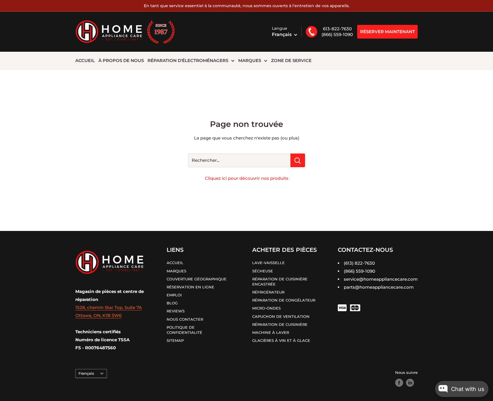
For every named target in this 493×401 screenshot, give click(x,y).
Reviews (176, 311)
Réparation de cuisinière (280, 324)
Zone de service (291, 60)
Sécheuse (262, 271)
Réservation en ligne (190, 287)
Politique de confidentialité (185, 330)
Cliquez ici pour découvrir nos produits (246, 178)
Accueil (85, 60)
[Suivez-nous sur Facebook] (399, 383)
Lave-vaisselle (268, 262)
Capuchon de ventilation (281, 316)
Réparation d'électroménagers (188, 60)
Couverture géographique (197, 279)
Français (86, 373)
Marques (249, 60)
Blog (172, 303)
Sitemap (175, 340)
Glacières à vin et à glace (281, 340)
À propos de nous (121, 60)
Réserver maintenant (387, 31)
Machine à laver (270, 332)
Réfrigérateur (268, 292)
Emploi (174, 295)
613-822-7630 (337, 28)
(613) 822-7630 (359, 263)
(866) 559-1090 (337, 34)
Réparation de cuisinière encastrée (280, 281)
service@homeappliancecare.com (381, 279)
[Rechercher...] (297, 160)
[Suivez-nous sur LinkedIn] (410, 383)
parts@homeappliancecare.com (379, 287)
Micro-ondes (266, 308)
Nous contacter (185, 319)
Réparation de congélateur (283, 300)
